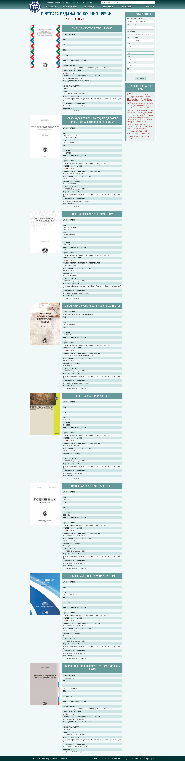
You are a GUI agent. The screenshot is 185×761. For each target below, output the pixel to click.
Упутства (126, 6)
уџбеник (146, 135)
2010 (139, 94)
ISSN (128, 56)
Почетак (95, 758)
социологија (134, 136)
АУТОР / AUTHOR (132, 37)
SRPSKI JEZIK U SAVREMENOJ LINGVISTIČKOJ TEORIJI (92, 305)
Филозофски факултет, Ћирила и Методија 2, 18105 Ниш (69, 2)
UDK (128, 44)
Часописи (51, 6)
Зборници (108, 6)
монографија (133, 133)
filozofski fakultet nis (139, 101)
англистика (131, 128)
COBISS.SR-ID (131, 63)
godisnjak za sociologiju (142, 103)
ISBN (128, 50)
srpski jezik (147, 105)
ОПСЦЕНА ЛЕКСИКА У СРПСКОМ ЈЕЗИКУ (92, 214)
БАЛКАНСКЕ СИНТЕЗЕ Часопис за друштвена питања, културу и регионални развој (140, 110)
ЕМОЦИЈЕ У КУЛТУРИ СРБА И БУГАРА (92, 28)
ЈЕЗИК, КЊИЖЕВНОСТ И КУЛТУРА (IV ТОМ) (92, 576)
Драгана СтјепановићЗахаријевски (139, 126)
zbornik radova (132, 108)
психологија (145, 133)
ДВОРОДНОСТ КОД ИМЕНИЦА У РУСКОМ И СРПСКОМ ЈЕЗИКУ (92, 667)
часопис (131, 138)
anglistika (134, 97)
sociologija (140, 105)
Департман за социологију (144, 119)
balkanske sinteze (143, 97)
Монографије (70, 6)
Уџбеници (89, 6)
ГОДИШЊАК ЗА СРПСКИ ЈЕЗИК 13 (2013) (92, 486)
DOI (128, 69)
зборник (142, 131)
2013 (146, 94)
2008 (130, 94)
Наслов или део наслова (135, 18)
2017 (129, 97)
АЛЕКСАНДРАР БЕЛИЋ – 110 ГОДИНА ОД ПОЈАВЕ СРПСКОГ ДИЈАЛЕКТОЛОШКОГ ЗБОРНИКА (92, 120)
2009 (136, 94)
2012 (143, 94)
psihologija (132, 105)
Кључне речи (131, 25)
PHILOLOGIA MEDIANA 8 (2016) (92, 396)
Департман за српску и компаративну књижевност (138, 122)
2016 (150, 94)
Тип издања (131, 31)
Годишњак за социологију (139, 113)
